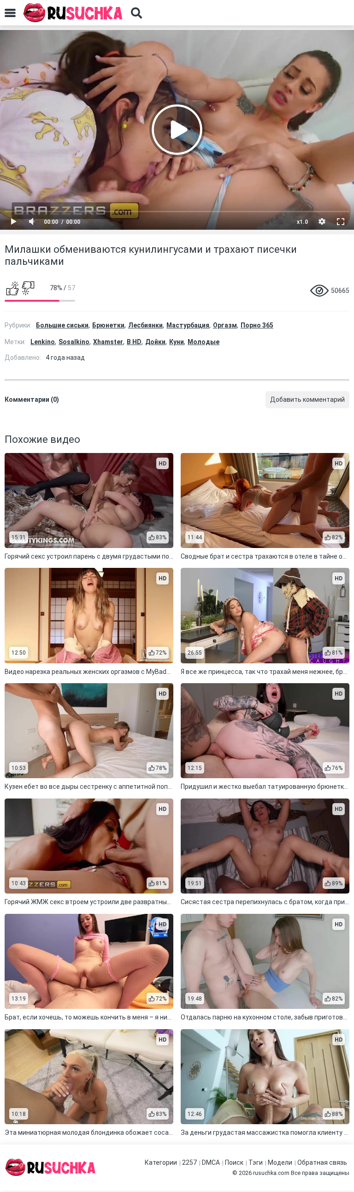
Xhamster (108, 342)
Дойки (155, 342)
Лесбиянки (145, 325)
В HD (134, 342)
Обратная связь (322, 1162)
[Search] (136, 13)
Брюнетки (108, 325)
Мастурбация (187, 325)
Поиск (234, 1162)
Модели (280, 1162)
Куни (176, 342)
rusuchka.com (271, 1172)
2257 (189, 1162)
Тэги (255, 1162)
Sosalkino (74, 342)
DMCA (211, 1162)
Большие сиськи (62, 325)
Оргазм (225, 325)
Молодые (203, 342)
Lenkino (42, 342)
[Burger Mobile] (10, 13)
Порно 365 (257, 325)
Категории (161, 1162)
